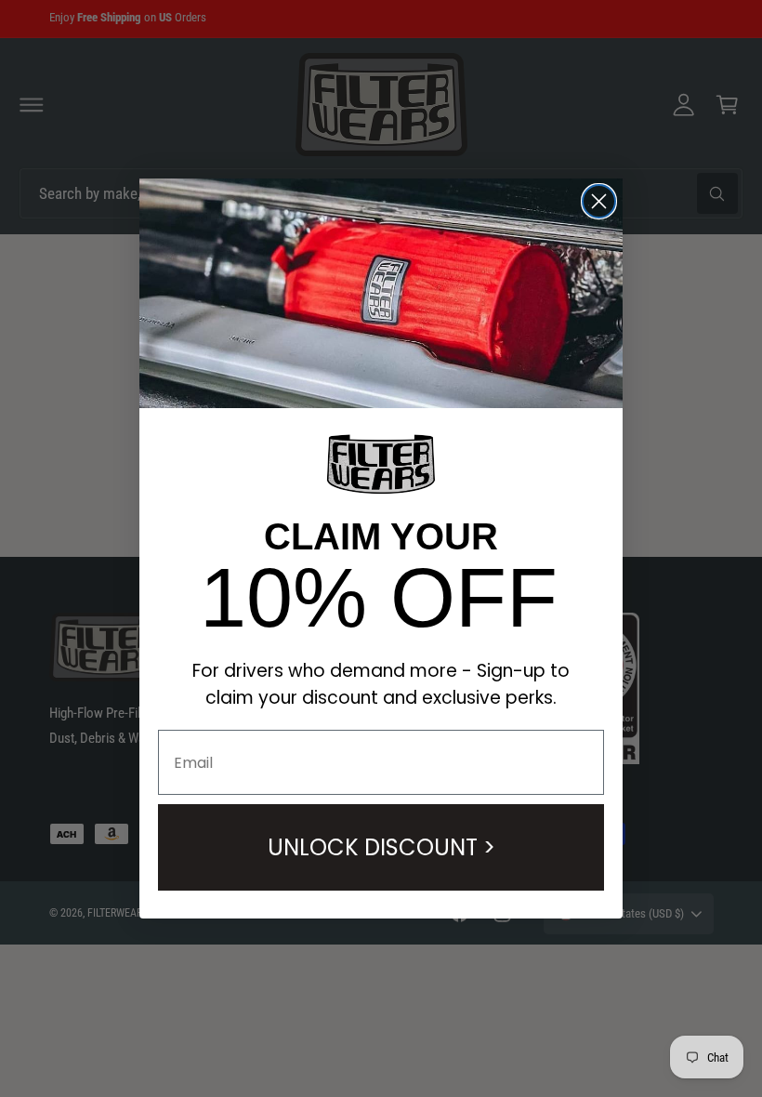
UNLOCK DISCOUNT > (381, 847)
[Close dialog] (599, 201)
